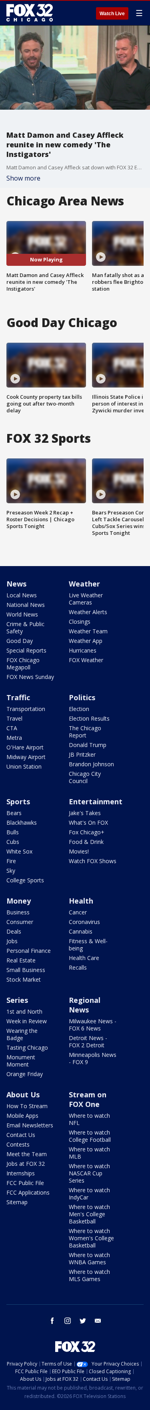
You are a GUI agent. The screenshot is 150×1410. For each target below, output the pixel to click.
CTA (11, 728)
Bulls (12, 832)
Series (17, 1000)
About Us (23, 1094)
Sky (10, 870)
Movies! (79, 851)
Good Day (19, 641)
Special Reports (26, 650)
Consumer (19, 922)
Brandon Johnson (91, 764)
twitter (82, 1320)
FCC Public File (25, 1183)
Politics (82, 697)
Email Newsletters (29, 1125)
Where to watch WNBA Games (89, 1258)
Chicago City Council (85, 777)
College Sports (25, 880)
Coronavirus (84, 922)
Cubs (12, 842)
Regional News (84, 1004)
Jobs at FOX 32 (25, 1163)
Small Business (25, 970)
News (16, 584)
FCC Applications (28, 1192)
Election (79, 709)
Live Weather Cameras (86, 598)
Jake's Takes (85, 813)
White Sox (19, 851)
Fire (11, 861)
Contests (18, 1144)
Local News (21, 595)
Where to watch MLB (89, 1152)
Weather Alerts (88, 612)
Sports (18, 801)
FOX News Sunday (30, 677)
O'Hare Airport (25, 747)
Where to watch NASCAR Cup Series (89, 1173)
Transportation (25, 709)
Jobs (12, 941)
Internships (20, 1173)
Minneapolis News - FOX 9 (92, 1058)
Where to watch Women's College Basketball (91, 1238)
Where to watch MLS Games (89, 1275)
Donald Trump (87, 745)
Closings (79, 621)
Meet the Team (26, 1154)
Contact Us (20, 1135)
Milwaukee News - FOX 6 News (92, 1024)
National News (25, 605)
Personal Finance (28, 950)
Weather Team (88, 631)
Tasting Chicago (27, 1047)
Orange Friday (24, 1074)
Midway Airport (26, 757)
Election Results (89, 718)
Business (18, 912)
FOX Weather (86, 660)
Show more (23, 178)
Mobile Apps (22, 1115)
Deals (13, 931)
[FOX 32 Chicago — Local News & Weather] (29, 12)
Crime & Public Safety (25, 627)
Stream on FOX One (87, 1099)
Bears (14, 813)
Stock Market (23, 979)
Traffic (18, 697)
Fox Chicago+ (86, 832)
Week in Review (26, 1021)
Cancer (78, 912)
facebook (52, 1320)
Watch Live (112, 13)
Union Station (24, 766)
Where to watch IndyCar (89, 1193)
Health (81, 901)
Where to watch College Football (90, 1136)
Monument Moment (20, 1060)
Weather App (85, 641)
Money (18, 901)
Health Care (84, 958)
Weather (84, 584)
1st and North (24, 1011)
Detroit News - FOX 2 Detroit (88, 1041)
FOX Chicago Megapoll (23, 663)
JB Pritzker (82, 754)
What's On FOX (88, 822)
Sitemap (17, 1202)
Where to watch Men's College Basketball (89, 1214)
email (98, 1320)
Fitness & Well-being (88, 944)
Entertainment (95, 801)
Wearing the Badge (22, 1034)
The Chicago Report (85, 731)
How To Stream (27, 1106)
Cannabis (80, 931)
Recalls (78, 967)
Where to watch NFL (89, 1119)
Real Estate (21, 960)
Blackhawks (21, 822)
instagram (67, 1320)
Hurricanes (82, 650)
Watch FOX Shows (92, 861)
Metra (14, 737)
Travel (14, 718)
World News (22, 614)
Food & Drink (86, 842)
